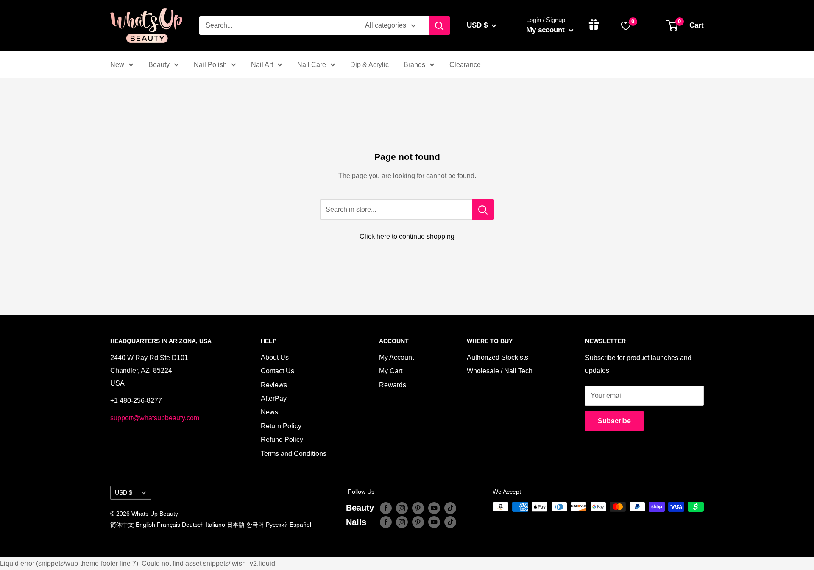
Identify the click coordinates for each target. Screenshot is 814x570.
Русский (277, 524)
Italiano (215, 524)
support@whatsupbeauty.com (154, 418)
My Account (396, 357)
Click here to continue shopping (407, 236)
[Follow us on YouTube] (434, 508)
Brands (414, 64)
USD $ (123, 492)
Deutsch (193, 524)
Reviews (274, 384)
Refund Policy (282, 439)
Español (300, 524)
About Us (275, 357)
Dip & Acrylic (369, 64)
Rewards (392, 384)
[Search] (439, 25)
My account (546, 30)
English (145, 524)
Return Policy (281, 426)
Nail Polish (210, 64)
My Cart (390, 370)
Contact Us (277, 370)
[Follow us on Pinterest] (418, 508)
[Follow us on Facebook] (386, 508)
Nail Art (262, 64)
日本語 (236, 524)
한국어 (255, 524)
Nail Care (311, 64)
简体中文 (122, 524)
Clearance (465, 64)
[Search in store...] (483, 209)
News (269, 412)
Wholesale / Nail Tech (499, 370)
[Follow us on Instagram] (402, 508)
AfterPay (274, 398)
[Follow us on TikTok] (450, 508)
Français (168, 524)
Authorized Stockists (497, 357)
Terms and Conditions (293, 453)
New (117, 64)
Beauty (159, 64)
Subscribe (614, 421)
